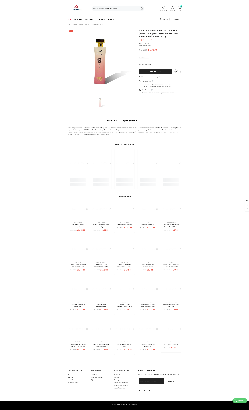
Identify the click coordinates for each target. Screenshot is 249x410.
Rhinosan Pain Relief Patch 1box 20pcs (171, 306)
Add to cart (155, 72)
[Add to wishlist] (175, 71)
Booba (148, 262)
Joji (78, 302)
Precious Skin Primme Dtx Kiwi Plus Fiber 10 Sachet (171, 226)
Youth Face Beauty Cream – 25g (101, 226)
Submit (171, 381)
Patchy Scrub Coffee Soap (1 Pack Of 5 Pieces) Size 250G (171, 266)
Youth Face (146, 43)
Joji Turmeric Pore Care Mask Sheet (148, 345)
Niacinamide (124, 342)
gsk (148, 222)
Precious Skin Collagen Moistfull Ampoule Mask (148, 306)
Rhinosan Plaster (171, 302)
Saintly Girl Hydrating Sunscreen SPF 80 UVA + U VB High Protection (124, 266)
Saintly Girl (124, 262)
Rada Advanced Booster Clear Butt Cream (101, 345)
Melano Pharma (101, 262)
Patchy (171, 262)
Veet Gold (78, 262)
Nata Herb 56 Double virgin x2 (78, 226)
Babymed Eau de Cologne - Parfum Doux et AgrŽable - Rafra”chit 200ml (78, 346)
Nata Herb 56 (78, 222)
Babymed (78, 342)
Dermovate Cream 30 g (148, 225)
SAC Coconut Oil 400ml (171, 344)
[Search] (118, 8)
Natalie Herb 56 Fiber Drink (124, 225)
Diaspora (124, 302)
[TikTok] (150, 390)
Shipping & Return (129, 120)
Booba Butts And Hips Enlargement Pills (148, 266)
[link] (78, 181)
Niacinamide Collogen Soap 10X (124, 345)
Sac (171, 342)
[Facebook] (139, 390)
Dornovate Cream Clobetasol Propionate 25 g (124, 306)
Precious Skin (171, 222)
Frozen (101, 302)
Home (69, 25)
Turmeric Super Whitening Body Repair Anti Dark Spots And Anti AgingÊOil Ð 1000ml (78, 266)
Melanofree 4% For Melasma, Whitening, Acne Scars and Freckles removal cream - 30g (101, 266)
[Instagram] (144, 390)
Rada (101, 342)
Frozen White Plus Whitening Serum (101, 306)
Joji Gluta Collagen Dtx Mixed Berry (78, 306)
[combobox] (115, 8)
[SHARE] (179, 72)
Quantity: (142, 57)
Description (111, 120)
